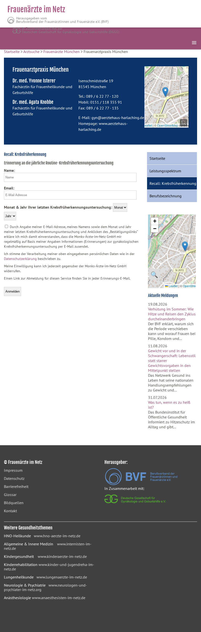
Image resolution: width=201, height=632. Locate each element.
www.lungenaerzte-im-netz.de (62, 577)
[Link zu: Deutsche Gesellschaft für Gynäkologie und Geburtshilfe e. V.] (135, 504)
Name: (9, 170)
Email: (9, 188)
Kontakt (10, 510)
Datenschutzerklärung (20, 258)
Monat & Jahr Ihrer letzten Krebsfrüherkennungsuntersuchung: (58, 207)
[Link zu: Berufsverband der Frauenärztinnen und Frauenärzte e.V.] (141, 483)
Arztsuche (31, 51)
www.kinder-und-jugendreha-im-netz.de (49, 566)
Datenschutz (14, 478)
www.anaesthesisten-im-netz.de (58, 597)
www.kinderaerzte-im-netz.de (62, 556)
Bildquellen (14, 502)
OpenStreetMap (167, 125)
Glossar (10, 494)
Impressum (13, 470)
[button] (165, 92)
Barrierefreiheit (16, 486)
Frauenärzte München (61, 51)
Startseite (12, 51)
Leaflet (147, 125)
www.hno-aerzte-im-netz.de (57, 535)
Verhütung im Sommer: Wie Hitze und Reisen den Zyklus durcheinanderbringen (172, 314)
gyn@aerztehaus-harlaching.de (117, 117)
